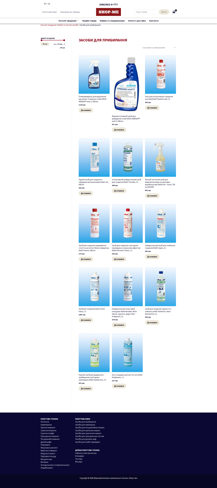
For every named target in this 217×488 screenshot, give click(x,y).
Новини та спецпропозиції (112, 20)
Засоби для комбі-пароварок (87, 442)
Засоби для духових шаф (85, 439)
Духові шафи (46, 442)
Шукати (164, 12)
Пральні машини (48, 427)
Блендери (79, 456)
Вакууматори (46, 459)
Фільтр (45, 44)
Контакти (153, 20)
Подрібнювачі (47, 468)
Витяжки (44, 462)
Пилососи (45, 422)
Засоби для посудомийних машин (89, 427)
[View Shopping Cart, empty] (173, 12)
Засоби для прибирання (85, 422)
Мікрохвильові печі (49, 447)
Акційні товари (89, 20)
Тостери (78, 459)
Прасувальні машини (50, 436)
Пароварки (45, 445)
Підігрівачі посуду (48, 456)
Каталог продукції (68, 20)
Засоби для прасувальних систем (89, 436)
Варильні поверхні (49, 450)
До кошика (86, 110)
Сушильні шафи (47, 433)
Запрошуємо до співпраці (70, 12)
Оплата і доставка (137, 20)
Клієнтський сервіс (49, 12)
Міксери (78, 461)
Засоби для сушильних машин (88, 433)
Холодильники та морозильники (55, 465)
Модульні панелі (48, 453)
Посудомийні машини (50, 439)
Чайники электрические (86, 453)
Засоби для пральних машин (87, 430)
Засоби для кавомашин (85, 424)
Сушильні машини (48, 430)
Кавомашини (46, 424)
